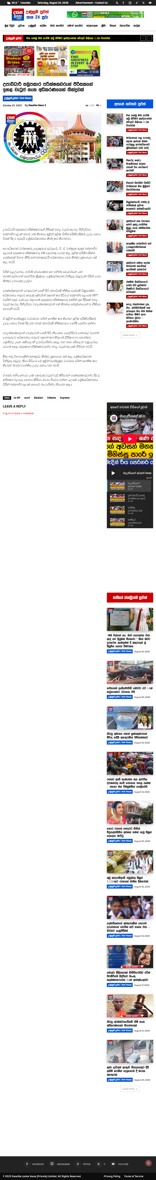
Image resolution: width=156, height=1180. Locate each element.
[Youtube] (150, 3)
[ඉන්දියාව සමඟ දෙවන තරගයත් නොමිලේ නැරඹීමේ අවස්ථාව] (115, 266)
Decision (38, 397)
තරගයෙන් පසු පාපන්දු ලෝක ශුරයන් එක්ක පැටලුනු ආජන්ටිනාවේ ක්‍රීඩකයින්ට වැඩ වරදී (73, 38)
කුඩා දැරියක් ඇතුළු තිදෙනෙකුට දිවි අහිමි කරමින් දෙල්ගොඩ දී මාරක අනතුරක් (128, 1071)
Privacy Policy (112, 1176)
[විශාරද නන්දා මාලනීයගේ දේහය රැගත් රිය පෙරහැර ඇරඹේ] (115, 164)
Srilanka (51, 397)
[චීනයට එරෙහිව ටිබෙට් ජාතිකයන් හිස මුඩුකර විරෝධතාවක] (115, 186)
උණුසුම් (32, 25)
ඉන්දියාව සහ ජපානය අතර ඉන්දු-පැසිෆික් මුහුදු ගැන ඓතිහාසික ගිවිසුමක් (138, 226)
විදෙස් (113, 25)
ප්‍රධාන (21, 25)
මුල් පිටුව (9, 25)
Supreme (64, 397)
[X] (143, 3)
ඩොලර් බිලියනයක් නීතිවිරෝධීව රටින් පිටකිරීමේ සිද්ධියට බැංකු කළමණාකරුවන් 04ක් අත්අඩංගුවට (128, 976)
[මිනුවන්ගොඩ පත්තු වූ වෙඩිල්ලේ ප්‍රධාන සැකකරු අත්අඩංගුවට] (115, 205)
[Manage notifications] (148, 1163)
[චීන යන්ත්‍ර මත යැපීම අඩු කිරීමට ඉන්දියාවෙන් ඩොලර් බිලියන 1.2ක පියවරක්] (115, 119)
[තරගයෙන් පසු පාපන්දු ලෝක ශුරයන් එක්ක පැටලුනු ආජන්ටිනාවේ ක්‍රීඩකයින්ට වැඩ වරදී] (115, 141)
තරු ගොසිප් (57, 25)
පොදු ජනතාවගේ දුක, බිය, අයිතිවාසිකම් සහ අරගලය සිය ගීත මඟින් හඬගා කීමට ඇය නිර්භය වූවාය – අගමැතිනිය (139, 313)
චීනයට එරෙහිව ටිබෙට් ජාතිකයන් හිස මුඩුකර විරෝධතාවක (138, 186)
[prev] (142, 38)
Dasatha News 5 (37, 105)
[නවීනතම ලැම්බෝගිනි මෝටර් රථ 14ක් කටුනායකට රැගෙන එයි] (130, 672)
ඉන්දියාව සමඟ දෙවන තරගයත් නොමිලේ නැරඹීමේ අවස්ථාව (138, 266)
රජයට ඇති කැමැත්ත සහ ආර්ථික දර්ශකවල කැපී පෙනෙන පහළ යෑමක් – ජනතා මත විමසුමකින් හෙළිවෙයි (129, 783)
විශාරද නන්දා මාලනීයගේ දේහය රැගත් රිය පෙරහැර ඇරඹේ (137, 165)
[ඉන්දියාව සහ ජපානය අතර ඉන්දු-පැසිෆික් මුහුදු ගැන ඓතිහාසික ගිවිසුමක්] (115, 224)
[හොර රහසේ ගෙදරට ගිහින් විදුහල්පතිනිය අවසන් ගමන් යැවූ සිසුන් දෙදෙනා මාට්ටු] (130, 812)
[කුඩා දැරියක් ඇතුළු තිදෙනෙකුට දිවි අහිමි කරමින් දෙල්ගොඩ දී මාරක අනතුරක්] (130, 1051)
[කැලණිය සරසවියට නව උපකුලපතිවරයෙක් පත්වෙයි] (115, 247)
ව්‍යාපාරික (125, 25)
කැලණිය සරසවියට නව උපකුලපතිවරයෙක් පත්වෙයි (138, 247)
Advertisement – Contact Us (92, 2)
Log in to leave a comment (18, 413)
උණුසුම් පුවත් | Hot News (17, 98)
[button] (117, 2)
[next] (149, 38)
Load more (128, 335)
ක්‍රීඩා (103, 25)
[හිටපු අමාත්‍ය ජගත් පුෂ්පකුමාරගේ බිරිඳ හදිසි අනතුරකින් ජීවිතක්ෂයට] (130, 717)
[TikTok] (137, 3)
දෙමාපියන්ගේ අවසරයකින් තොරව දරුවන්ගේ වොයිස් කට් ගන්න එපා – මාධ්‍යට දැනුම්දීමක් (128, 927)
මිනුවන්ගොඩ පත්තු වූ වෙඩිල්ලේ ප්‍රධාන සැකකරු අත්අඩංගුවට (138, 205)
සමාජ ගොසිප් (75, 25)
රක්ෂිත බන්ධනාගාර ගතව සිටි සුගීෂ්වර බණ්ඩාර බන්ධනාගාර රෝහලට (137, 286)
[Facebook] (123, 3)
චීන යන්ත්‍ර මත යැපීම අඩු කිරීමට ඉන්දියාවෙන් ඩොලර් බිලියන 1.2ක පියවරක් (139, 120)
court (27, 397)
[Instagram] (130, 3)
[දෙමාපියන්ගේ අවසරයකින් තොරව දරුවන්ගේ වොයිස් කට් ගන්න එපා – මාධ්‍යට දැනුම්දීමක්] (130, 907)
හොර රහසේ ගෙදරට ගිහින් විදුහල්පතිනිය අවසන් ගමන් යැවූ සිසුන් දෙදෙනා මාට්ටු (129, 832)
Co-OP (17, 397)
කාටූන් (136, 25)
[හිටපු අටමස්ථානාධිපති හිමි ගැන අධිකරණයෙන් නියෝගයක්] (130, 1005)
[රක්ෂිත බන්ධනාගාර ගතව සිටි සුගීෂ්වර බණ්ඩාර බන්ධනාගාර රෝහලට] (115, 285)
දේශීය (43, 25)
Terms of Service (133, 1176)
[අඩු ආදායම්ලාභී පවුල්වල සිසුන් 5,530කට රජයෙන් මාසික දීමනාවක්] (130, 861)
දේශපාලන (92, 25)
